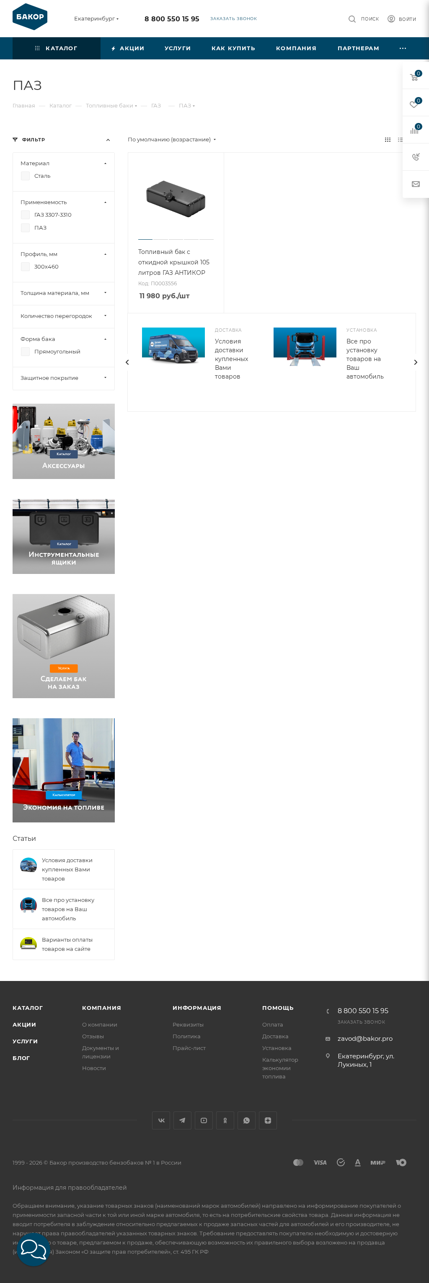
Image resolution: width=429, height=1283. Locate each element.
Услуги (25, 1041)
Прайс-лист (189, 1048)
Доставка (275, 1036)
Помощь (278, 1007)
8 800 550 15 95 (172, 19)
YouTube (204, 1120)
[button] (33, 1249)
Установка (277, 1048)
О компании (99, 1024)
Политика (187, 1036)
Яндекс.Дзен (268, 1120)
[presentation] (127, 362)
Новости (94, 1068)
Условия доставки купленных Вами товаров (231, 359)
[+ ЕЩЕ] (403, 48)
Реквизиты (188, 1024)
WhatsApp (247, 1120)
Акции (24, 1024)
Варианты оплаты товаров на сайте (67, 944)
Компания (101, 1007)
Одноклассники (225, 1120)
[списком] (400, 139)
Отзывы (93, 1036)
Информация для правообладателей (70, 1187)
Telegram (182, 1120)
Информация (197, 1007)
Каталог (28, 1007)
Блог (21, 1058)
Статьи (24, 839)
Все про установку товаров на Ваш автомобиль (365, 359)
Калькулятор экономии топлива (280, 1068)
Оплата (272, 1024)
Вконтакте (161, 1120)
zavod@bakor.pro (365, 1038)
